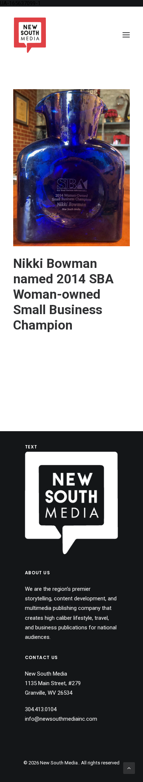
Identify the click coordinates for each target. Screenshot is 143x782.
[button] (126, 35)
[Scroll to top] (129, 767)
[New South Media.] (30, 35)
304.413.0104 (40, 709)
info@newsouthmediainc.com (61, 719)
